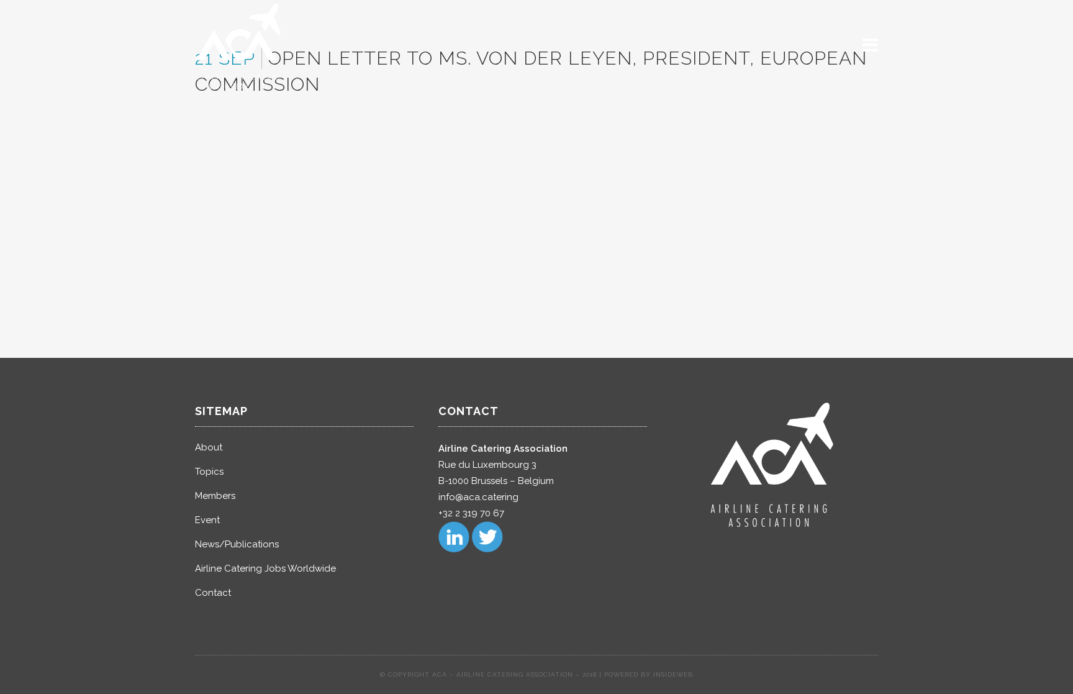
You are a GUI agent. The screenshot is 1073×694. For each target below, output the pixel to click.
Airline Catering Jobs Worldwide (265, 568)
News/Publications (237, 544)
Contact (213, 592)
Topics (209, 471)
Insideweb (673, 674)
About (208, 447)
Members (215, 495)
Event (207, 520)
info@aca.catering (478, 497)
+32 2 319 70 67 (471, 513)
